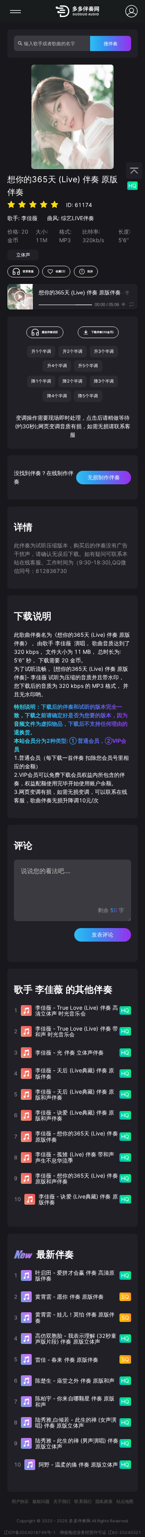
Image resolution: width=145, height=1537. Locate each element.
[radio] (11, 204)
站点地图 (124, 1501)
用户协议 (20, 1501)
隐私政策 (104, 1501)
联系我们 (82, 1501)
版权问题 (40, 1501)
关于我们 (61, 1501)
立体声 (23, 255)
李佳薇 (29, 218)
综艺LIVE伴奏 (77, 218)
